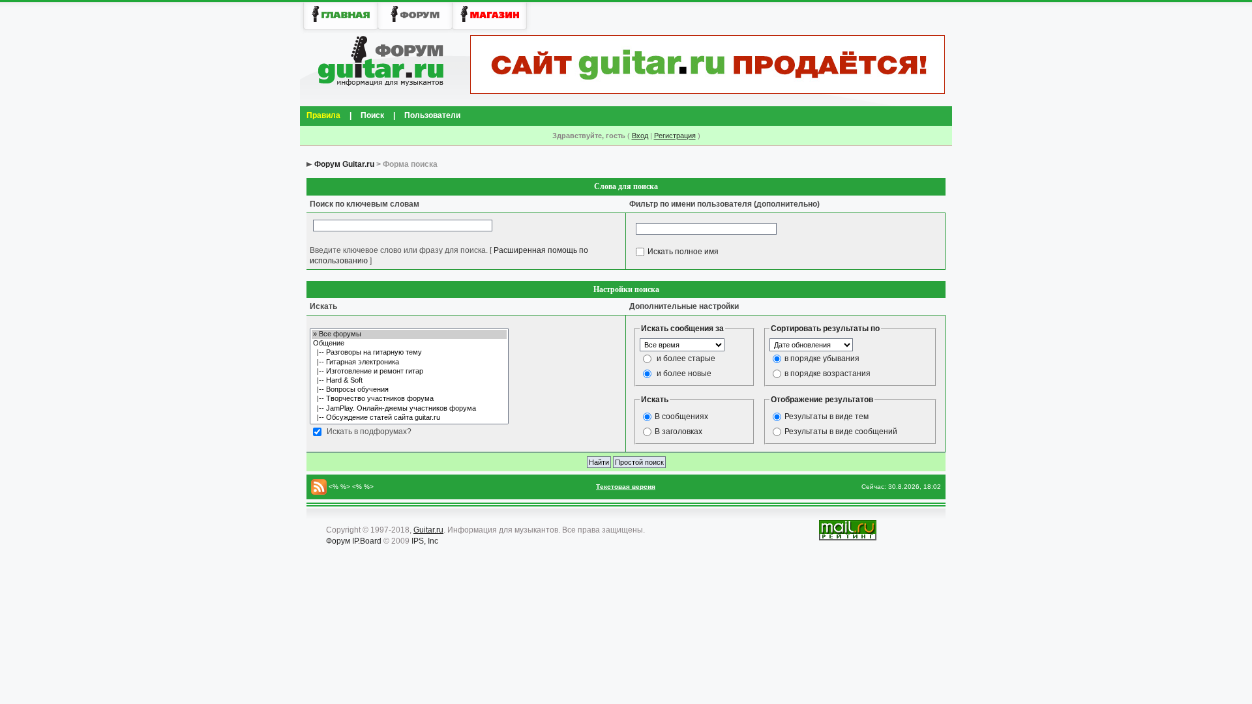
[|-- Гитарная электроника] (409, 362)
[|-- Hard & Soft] (409, 380)
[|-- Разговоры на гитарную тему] (409, 352)
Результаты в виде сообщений (840, 431)
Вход (640, 135)
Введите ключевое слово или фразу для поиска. (399, 250)
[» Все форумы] (409, 334)
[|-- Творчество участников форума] (409, 398)
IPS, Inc (424, 541)
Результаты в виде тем (826, 416)
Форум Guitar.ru (344, 164)
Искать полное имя (683, 251)
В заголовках (678, 431)
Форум (338, 541)
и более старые (686, 358)
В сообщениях (681, 416)
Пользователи (432, 115)
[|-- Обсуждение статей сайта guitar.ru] (409, 417)
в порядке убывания (821, 358)
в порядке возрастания (827, 373)
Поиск (372, 115)
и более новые (684, 373)
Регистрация (675, 135)
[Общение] (409, 343)
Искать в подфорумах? (369, 431)
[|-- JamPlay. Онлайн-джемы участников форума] (409, 408)
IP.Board (366, 541)
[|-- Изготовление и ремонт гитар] (409, 371)
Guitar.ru (428, 530)
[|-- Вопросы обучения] (409, 389)
